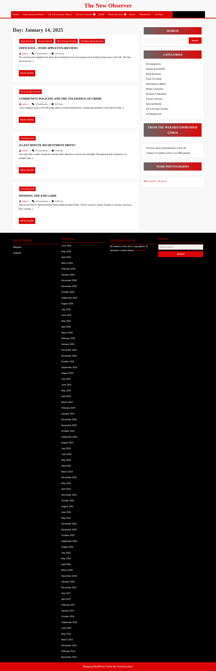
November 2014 (69, 645)
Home (16, 14)
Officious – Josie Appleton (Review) (48, 48)
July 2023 (66, 448)
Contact (159, 14)
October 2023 (67, 431)
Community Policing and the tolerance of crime (60, 98)
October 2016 (67, 616)
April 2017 (66, 599)
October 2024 (67, 361)
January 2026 (67, 274)
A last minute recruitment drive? (47, 145)
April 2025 (66, 326)
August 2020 (67, 547)
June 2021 (66, 512)
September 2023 (69, 437)
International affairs (33, 14)
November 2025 (69, 286)
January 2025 (67, 344)
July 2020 (66, 552)
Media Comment (154, 89)
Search (173, 30)
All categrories (153, 64)
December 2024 (69, 350)
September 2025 (69, 298)
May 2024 (66, 390)
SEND (101, 14)
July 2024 (66, 379)
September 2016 (69, 622)
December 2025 (69, 280)
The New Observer (108, 5)
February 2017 (68, 605)
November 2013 (69, 657)
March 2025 (67, 332)
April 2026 (66, 257)
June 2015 (66, 628)
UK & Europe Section (66, 41)
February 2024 (68, 408)
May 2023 (66, 460)
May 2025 (66, 321)
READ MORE (27, 74)
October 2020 (67, 535)
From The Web (153, 79)
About (132, 14)
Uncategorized (27, 138)
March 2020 (67, 570)
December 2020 (69, 523)
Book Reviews (115, 14)
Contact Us (140, 250)
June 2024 (66, 384)
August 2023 (67, 442)
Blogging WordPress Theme (98, 666)
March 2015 (67, 639)
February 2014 (68, 651)
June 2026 (66, 245)
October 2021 (67, 500)
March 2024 (67, 402)
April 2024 (66, 396)
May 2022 (66, 483)
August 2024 (67, 373)
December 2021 (69, 495)
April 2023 (66, 465)
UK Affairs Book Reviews (92, 41)
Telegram (17, 247)
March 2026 (67, 263)
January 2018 (67, 581)
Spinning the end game (38, 195)
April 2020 (66, 564)
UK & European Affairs (60, 14)
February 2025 (68, 338)
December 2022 (69, 477)
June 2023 (66, 454)
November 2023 (69, 425)
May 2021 (66, 518)
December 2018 (69, 576)
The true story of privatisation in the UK (166, 148)
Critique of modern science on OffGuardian (168, 153)
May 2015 (66, 634)
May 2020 (66, 558)
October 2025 (67, 292)
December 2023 (69, 419)
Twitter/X (17, 253)
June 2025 (66, 315)
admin (25, 53)
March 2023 (67, 471)
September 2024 (69, 367)
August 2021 (67, 506)
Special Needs (153, 104)
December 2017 (69, 587)
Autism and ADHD (155, 69)
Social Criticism (84, 14)
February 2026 (68, 269)
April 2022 (66, 489)
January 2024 (67, 413)
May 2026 (66, 251)
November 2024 (69, 355)
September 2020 (69, 541)
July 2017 (66, 593)
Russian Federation (156, 94)
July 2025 (66, 309)
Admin (25, 150)
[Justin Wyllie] (155, 181)
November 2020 (69, 529)
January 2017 (67, 610)
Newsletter (145, 14)
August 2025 (67, 303)
